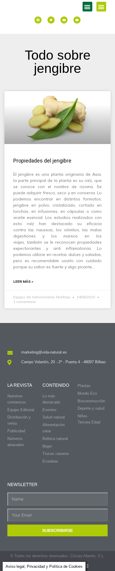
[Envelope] (76, 20)
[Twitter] (51, 20)
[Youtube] (64, 20)
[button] (87, 6)
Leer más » (23, 281)
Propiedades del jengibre (42, 161)
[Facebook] (38, 20)
